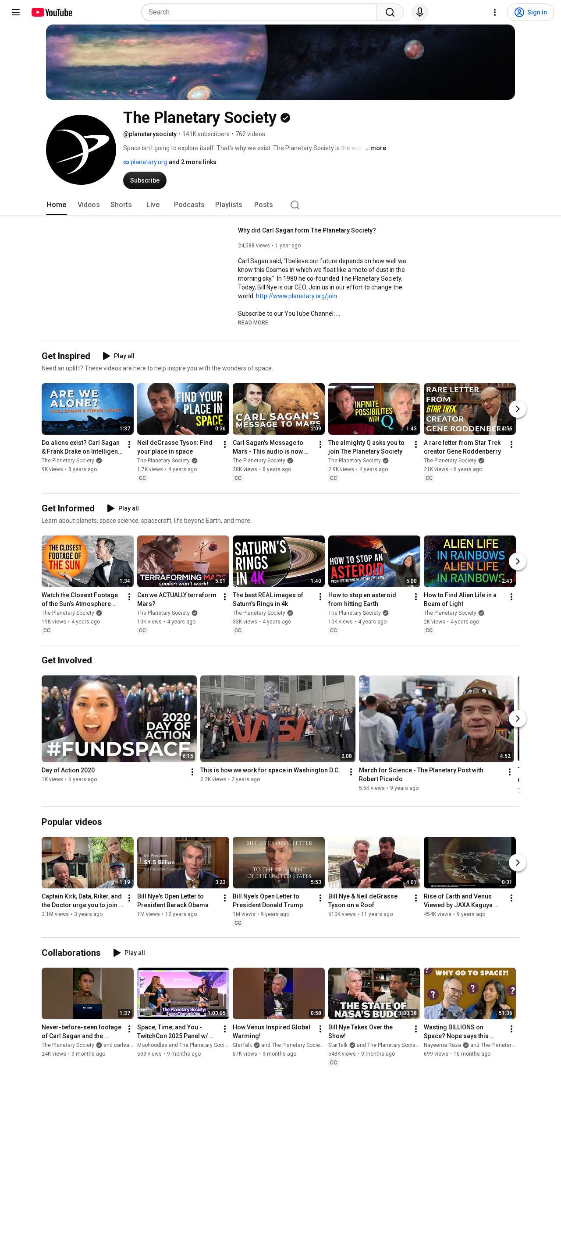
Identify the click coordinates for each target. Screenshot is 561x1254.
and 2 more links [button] (193, 162)
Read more (253, 323)
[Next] (517, 409)
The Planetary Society (68, 461)
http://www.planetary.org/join (296, 295)
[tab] (56, 204)
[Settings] (495, 12)
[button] (253, 322)
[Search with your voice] (420, 12)
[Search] (390, 12)
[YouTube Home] (51, 12)
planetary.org (148, 162)
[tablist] (280, 204)
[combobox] (261, 12)
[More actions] (129, 445)
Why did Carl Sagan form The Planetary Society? (307, 230)
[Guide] (16, 12)
